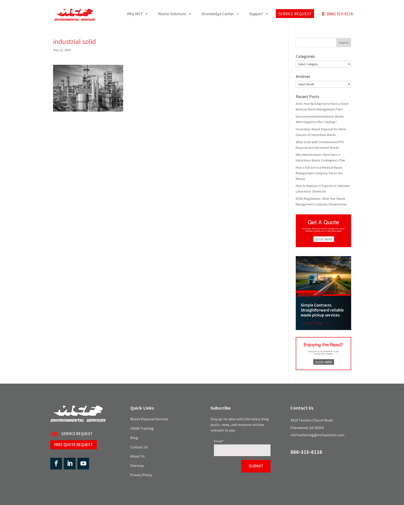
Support (256, 13)
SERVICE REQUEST (77, 433)
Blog (134, 437)
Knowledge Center (218, 13)
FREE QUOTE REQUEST (73, 444)
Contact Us (139, 447)
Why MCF (135, 13)
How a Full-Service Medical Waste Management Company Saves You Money (319, 173)
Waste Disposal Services (149, 419)
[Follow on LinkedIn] (70, 463)
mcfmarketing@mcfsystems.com (317, 434)
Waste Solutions (172, 13)
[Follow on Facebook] (56, 463)
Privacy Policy (141, 474)
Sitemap (137, 465)
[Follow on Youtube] (83, 463)
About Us (137, 456)
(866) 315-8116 (340, 13)
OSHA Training (142, 428)
